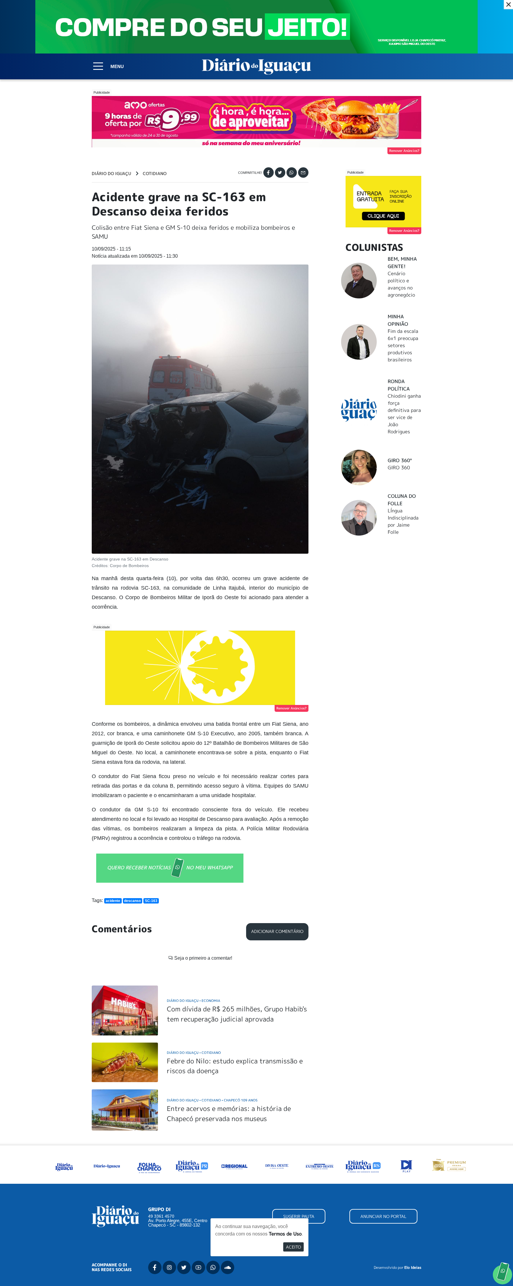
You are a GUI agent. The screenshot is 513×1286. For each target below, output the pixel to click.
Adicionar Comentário (277, 931)
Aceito (293, 1247)
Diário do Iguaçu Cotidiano (194, 1052)
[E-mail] (303, 172)
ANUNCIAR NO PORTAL (383, 1216)
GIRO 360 (399, 467)
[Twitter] (280, 172)
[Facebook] (268, 172)
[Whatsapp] (291, 172)
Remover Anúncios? (404, 150)
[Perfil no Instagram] (169, 1267)
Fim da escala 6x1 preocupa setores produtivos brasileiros (403, 345)
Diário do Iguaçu (111, 174)
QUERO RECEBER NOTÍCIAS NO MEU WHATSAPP (169, 867)
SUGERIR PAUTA (298, 1216)
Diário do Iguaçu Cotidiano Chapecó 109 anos (212, 1100)
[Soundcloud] (227, 1267)
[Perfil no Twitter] (184, 1267)
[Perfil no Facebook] (155, 1267)
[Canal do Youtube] (198, 1267)
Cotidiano (155, 174)
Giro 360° (400, 460)
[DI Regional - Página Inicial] (64, 1166)
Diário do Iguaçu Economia (193, 1000)
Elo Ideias (412, 1267)
